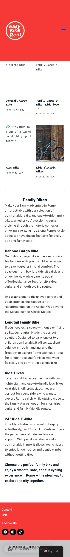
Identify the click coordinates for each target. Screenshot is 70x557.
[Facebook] (5, 532)
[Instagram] (13, 532)
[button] (63, 30)
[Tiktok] (20, 532)
